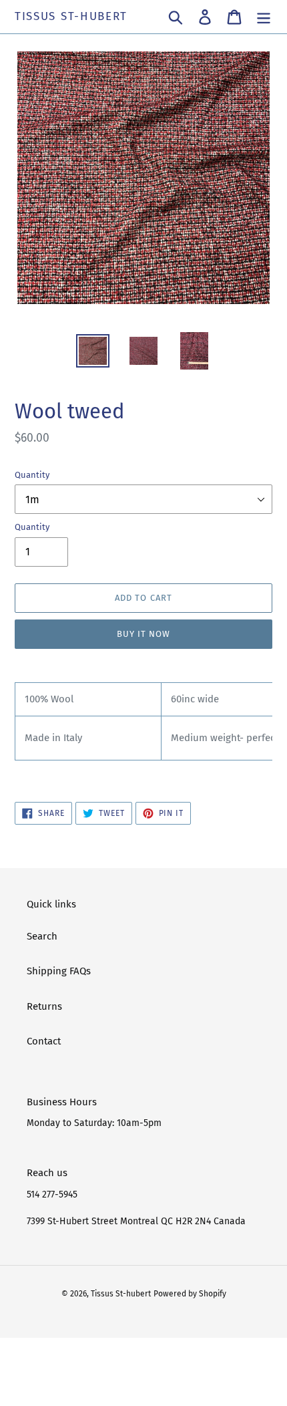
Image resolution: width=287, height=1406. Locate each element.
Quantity (32, 475)
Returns (44, 1006)
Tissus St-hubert (71, 16)
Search (42, 936)
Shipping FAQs (59, 971)
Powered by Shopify (190, 1293)
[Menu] (263, 16)
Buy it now (143, 634)
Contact (44, 1041)
